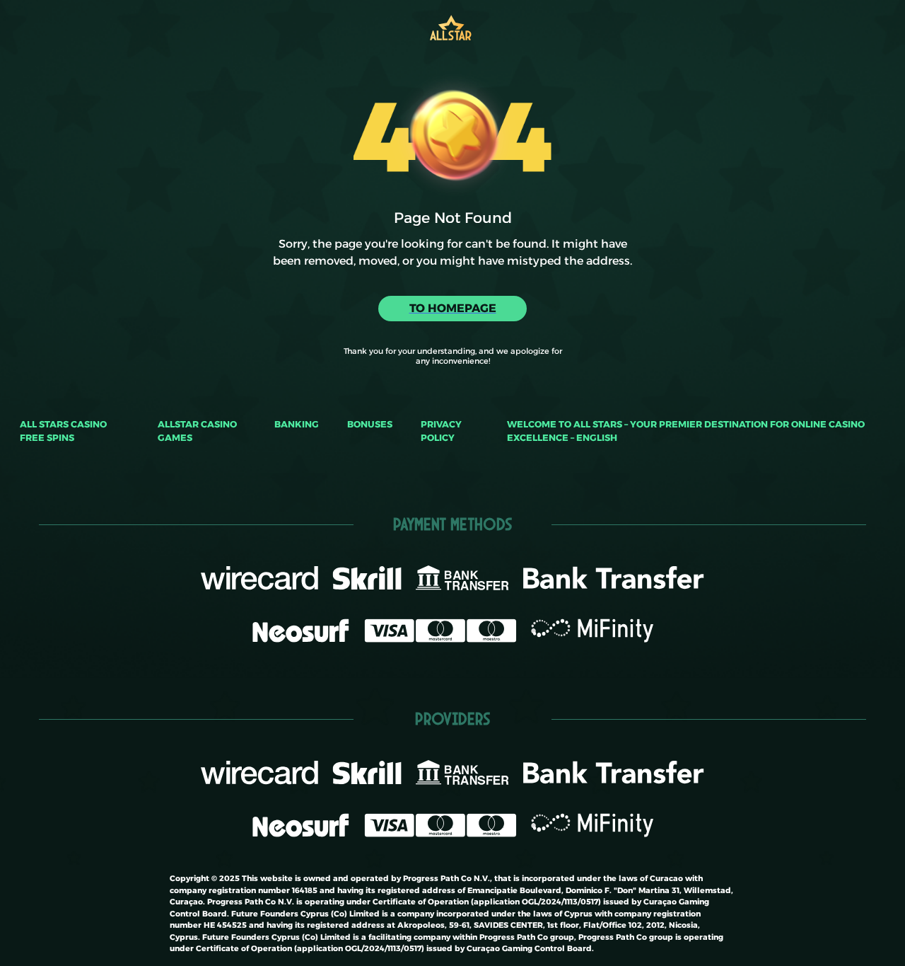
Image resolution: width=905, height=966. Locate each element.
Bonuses (369, 424)
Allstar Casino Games (197, 431)
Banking (296, 424)
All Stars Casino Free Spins (63, 431)
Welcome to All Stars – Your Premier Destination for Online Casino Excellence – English (686, 431)
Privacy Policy (441, 431)
